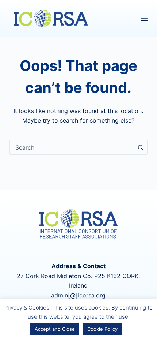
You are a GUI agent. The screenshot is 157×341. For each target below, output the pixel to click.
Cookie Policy (102, 329)
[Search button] (140, 147)
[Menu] (144, 18)
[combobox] (71, 147)
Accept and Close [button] (55, 329)
